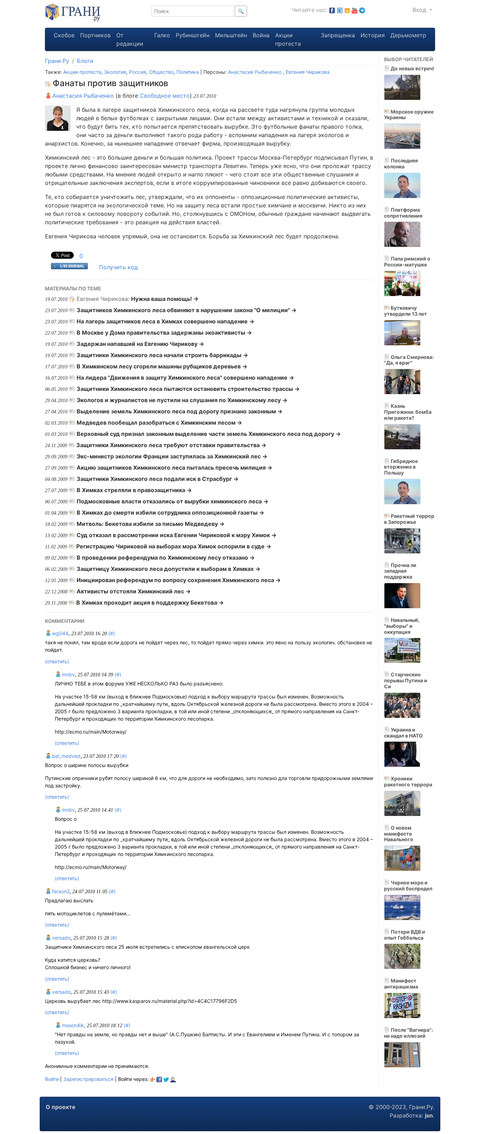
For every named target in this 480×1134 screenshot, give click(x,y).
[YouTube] (354, 9)
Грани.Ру (57, 60)
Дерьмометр (408, 35)
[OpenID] (152, 1079)
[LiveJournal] (173, 1079)
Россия (137, 72)
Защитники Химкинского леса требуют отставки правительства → (171, 445)
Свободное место (165, 95)
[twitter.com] (340, 9)
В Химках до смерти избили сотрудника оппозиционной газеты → (170, 512)
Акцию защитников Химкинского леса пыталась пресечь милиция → (174, 467)
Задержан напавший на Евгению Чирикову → (140, 343)
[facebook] (159, 1079)
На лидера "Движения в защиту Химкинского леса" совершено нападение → (185, 377)
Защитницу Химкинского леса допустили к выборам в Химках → (168, 568)
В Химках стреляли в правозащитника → (134, 490)
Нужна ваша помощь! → (165, 298)
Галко (162, 35)
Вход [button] (420, 9)
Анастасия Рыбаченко (255, 72)
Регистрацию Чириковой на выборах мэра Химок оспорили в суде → (173, 546)
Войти (52, 1079)
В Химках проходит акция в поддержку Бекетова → (150, 602)
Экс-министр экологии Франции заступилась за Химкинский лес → (172, 456)
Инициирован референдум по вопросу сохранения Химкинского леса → (179, 580)
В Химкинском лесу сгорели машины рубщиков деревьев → (162, 366)
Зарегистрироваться (88, 1079)
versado (61, 938)
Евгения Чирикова (308, 72)
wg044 (60, 633)
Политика (187, 72)
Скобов (64, 35)
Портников (95, 35)
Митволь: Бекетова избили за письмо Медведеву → (151, 523)
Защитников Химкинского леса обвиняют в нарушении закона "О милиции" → (187, 310)
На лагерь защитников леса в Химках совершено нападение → (165, 321)
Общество (161, 72)
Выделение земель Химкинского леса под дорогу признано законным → (180, 411)
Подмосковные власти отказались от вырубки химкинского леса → (172, 501)
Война (261, 35)
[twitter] (166, 1079)
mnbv (67, 674)
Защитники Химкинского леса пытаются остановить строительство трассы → (188, 388)
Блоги (85, 60)
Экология (115, 72)
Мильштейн (231, 35)
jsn (429, 1115)
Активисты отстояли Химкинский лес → (134, 591)
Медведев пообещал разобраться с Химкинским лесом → (159, 422)
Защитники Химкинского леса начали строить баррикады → (162, 355)
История (373, 35)
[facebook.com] (332, 9)
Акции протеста (288, 39)
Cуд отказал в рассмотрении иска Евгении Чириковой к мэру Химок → (177, 535)
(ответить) (57, 661)
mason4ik (72, 1025)
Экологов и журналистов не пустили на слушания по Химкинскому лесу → (182, 400)
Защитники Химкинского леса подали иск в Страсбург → (158, 478)
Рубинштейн (192, 35)
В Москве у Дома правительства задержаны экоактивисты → (164, 332)
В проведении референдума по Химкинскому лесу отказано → (166, 557)
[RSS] (347, 9)
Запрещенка (338, 35)
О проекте (61, 1106)
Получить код (118, 267)
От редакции (129, 39)
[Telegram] (362, 9)
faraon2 (60, 891)
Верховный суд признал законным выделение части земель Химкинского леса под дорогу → (209, 433)
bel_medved (65, 756)
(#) (111, 633)
